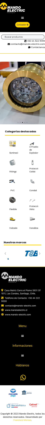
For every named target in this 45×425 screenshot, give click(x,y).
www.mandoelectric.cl (16, 310)
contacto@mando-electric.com (20, 305)
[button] (22, 18)
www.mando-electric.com (18, 314)
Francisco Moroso (22, 420)
